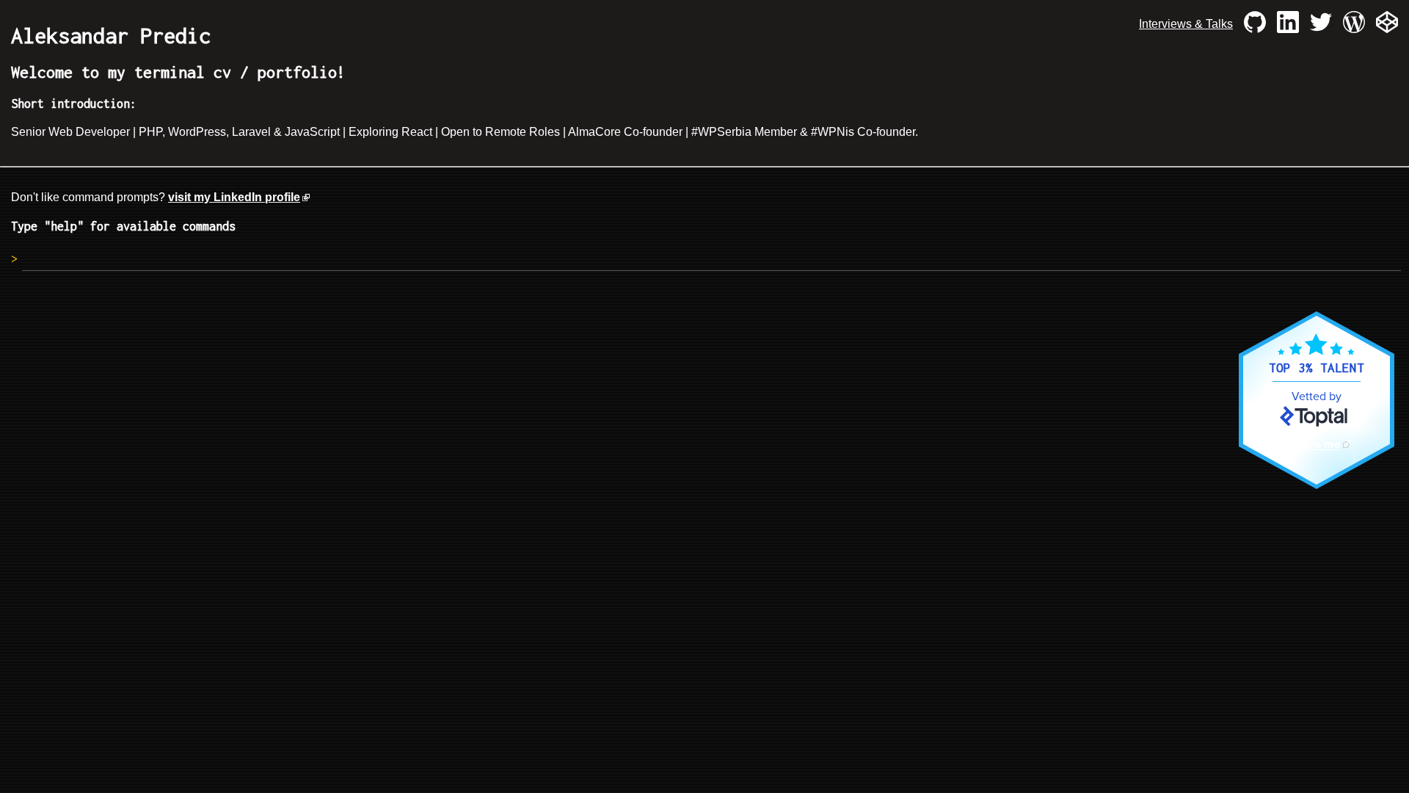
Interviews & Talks (1186, 24)
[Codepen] (1387, 24)
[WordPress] (1354, 24)
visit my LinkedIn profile (234, 197)
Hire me (1319, 443)
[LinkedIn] (1288, 24)
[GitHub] (1255, 24)
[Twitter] (1321, 24)
